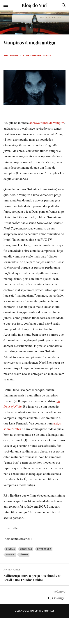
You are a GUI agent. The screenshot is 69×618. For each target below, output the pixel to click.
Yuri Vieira (11, 55)
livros (10, 554)
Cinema (10, 549)
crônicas (26, 549)
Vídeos (24, 554)
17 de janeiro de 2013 (37, 55)
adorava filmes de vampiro (46, 122)
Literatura (44, 549)
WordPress (46, 610)
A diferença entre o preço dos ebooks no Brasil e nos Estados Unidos (32, 578)
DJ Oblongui (57, 598)
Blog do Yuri (35, 5)
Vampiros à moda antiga (29, 42)
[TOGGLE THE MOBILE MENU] (5, 5)
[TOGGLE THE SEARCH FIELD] (63, 5)
